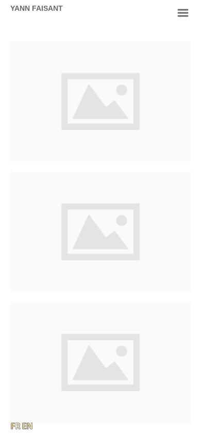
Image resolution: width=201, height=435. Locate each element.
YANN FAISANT (36, 8)
